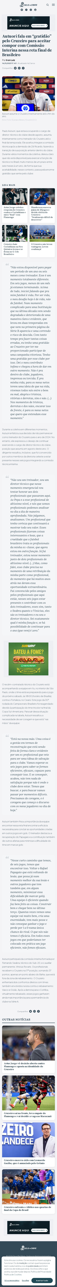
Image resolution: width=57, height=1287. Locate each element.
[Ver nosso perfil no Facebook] (26, 10)
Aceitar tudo (42, 1280)
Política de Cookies (13, 1274)
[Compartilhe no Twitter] (15, 68)
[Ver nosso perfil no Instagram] (31, 10)
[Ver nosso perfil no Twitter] (22, 10)
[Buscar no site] (47, 5)
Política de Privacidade (41, 1271)
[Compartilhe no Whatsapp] (19, 68)
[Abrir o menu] (53, 5)
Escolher (25, 1280)
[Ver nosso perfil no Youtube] (35, 10)
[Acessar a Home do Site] (28, 5)
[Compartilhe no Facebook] (23, 68)
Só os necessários (12, 1280)
